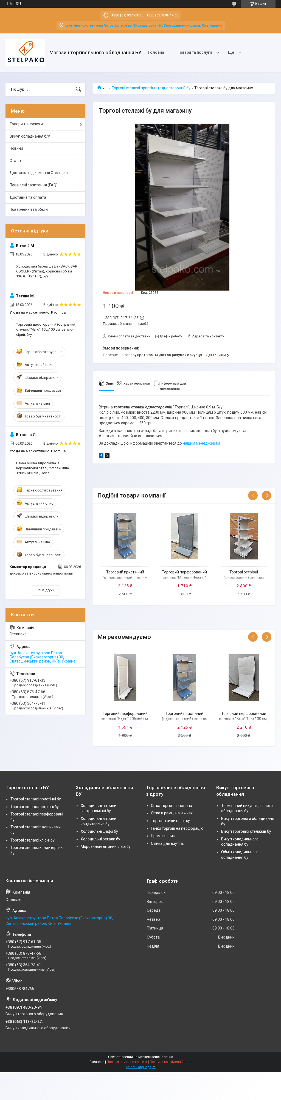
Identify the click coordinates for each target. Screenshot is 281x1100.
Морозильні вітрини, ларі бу (106, 846)
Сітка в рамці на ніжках (172, 813)
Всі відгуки (45, 590)
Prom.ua (167, 1057)
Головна (156, 52)
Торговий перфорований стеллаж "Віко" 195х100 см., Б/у (243, 718)
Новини (16, 148)
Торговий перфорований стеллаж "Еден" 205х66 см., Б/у (125, 718)
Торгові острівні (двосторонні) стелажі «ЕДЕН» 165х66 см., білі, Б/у (243, 577)
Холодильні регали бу (100, 839)
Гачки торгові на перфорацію (177, 828)
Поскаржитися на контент (127, 1062)
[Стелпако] (25, 52)
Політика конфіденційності (171, 1062)
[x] (107, 456)
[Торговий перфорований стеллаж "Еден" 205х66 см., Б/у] (125, 677)
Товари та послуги (195, 52)
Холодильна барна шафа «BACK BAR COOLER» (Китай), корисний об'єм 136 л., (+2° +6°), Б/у (46, 271)
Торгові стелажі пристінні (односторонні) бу (151, 88)
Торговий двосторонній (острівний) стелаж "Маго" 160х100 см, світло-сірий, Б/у (46, 329)
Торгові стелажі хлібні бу (32, 840)
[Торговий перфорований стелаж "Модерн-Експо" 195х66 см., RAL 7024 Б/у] (184, 536)
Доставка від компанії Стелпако (39, 172)
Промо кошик (163, 836)
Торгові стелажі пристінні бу (35, 799)
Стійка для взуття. (167, 843)
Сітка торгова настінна (171, 805)
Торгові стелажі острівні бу (34, 807)
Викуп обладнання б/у (30, 136)
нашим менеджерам (201, 443)
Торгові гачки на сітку (170, 820)
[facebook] (101, 456)
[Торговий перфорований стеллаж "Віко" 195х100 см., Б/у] (243, 677)
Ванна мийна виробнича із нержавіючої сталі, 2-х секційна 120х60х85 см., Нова (42, 468)
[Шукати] (78, 89)
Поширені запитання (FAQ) (34, 185)
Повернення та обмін (29, 209)
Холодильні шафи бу (99, 831)
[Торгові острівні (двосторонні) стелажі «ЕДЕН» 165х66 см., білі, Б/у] (243, 536)
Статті (15, 160)
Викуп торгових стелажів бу (246, 831)
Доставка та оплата (28, 197)
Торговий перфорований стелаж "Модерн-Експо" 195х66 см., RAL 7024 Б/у (184, 577)
